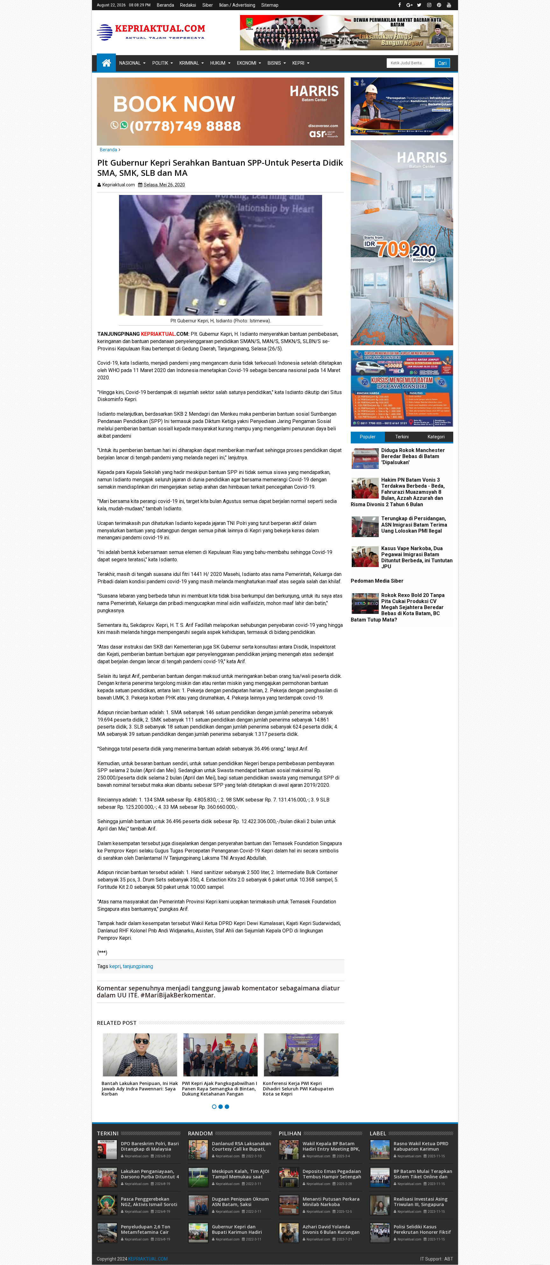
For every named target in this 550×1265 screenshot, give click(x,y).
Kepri (298, 63)
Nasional (130, 63)
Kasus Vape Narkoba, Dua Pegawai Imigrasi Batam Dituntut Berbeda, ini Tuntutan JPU (417, 557)
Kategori (436, 436)
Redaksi (188, 5)
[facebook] (399, 5)
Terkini (402, 436)
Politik (160, 63)
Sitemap (270, 5)
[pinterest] (438, 5)
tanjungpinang (138, 966)
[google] (409, 5)
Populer (368, 436)
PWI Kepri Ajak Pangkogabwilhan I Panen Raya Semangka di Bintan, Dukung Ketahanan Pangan (219, 1088)
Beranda (165, 5)
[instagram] (429, 5)
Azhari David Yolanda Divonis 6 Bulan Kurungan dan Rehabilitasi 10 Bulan (331, 1232)
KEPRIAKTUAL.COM (148, 1258)
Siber (207, 5)
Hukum (217, 63)
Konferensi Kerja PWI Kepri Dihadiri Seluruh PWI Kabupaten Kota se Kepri (298, 1088)
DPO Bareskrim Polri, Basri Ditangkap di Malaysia (150, 1146)
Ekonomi (246, 63)
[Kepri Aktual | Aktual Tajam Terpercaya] (106, 62)
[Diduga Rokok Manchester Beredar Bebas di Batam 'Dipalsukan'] (365, 458)
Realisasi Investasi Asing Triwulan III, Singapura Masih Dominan (421, 1204)
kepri (115, 966)
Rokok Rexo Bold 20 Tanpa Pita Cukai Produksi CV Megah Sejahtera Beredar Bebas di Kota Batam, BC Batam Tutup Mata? (398, 607)
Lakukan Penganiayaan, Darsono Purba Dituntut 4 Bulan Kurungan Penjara (150, 1176)
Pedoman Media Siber (377, 581)
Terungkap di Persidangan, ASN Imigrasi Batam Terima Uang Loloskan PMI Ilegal (414, 524)
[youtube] (448, 5)
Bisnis (274, 63)
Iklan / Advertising (237, 5)
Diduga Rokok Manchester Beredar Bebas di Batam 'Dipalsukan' (413, 456)
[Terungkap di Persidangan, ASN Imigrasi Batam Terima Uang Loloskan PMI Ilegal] (365, 526)
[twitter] (419, 5)
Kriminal (189, 63)
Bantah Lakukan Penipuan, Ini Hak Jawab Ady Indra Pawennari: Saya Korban (140, 1088)
